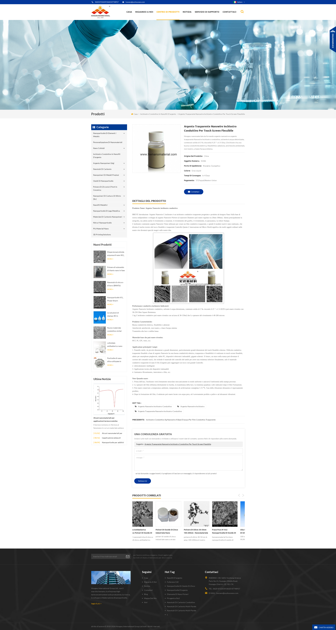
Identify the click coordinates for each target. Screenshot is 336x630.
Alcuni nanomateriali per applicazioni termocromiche (105, 419)
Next (243, 495)
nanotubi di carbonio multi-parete (181, 606)
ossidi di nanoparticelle (103, 181)
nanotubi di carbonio (102, 169)
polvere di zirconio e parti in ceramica (105, 188)
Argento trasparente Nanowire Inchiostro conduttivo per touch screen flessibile (178, 444)
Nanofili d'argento (174, 578)
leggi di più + (96, 603)
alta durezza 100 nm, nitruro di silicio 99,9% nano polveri (203, 531)
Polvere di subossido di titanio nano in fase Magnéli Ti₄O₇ (116, 269)
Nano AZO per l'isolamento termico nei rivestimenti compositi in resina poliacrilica (230, 532)
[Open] (333, 39)
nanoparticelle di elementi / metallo (169, 19)
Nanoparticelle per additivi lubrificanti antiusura (113, 442)
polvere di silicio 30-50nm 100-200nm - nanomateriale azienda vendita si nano (146, 532)
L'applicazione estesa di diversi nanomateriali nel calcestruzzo (112, 438)
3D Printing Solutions (102, 234)
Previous (239, 495)
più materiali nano (101, 228)
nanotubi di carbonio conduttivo (181, 602)
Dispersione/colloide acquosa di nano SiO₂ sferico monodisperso (115, 254)
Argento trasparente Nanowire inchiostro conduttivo (160, 411)
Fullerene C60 (172, 582)
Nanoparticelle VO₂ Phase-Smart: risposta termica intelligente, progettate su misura (115, 299)
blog (146, 594)
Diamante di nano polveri (177, 594)
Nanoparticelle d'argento (177, 590)
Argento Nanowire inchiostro (192, 406)
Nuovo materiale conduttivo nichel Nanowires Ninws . (115, 330)
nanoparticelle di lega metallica (106, 211)
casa (129, 12)
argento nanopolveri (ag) (103, 163)
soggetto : (173, 444)
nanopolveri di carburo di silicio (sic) (107, 197)
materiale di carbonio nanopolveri (107, 217)
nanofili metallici (100, 205)
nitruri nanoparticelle (102, 223)
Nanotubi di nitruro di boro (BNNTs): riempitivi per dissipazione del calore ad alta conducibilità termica (116, 284)
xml (145, 602)
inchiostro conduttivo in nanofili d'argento (158, 114)
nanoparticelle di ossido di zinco (181, 586)
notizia (187, 12)
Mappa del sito (150, 598)
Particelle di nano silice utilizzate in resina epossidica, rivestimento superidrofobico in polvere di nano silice (115, 360)
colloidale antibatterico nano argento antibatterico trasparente (116, 345)
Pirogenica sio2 (173, 598)
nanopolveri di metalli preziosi (106, 175)
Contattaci (229, 12)
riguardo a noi (144, 12)
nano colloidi (99, 148)
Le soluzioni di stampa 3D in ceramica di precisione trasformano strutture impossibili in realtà (115, 314)
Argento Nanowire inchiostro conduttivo (155, 406)
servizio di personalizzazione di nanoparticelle (149, 17)
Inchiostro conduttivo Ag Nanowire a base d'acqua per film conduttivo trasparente (181, 420)
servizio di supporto (207, 12)
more (109, 259)
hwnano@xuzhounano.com (135, 2)
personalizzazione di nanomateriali (107, 142)
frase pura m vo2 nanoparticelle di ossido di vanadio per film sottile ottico (174, 532)
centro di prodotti (167, 12)
